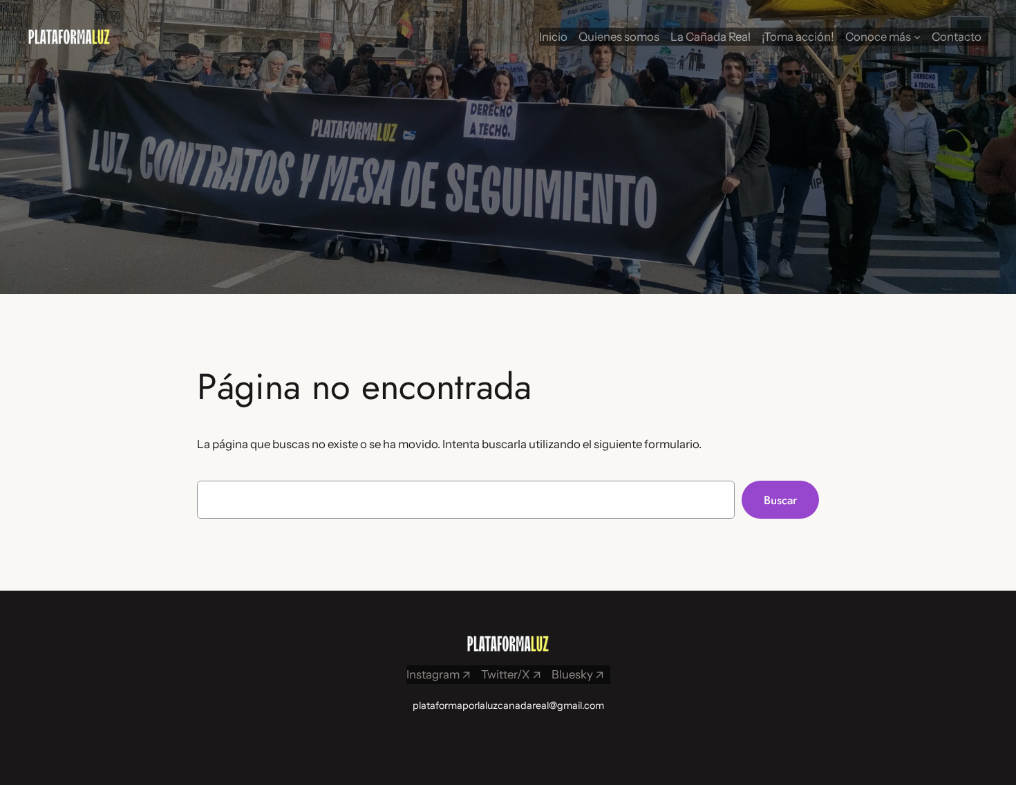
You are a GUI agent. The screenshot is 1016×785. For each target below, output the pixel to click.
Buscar (780, 500)
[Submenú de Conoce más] (917, 36)
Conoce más (878, 37)
